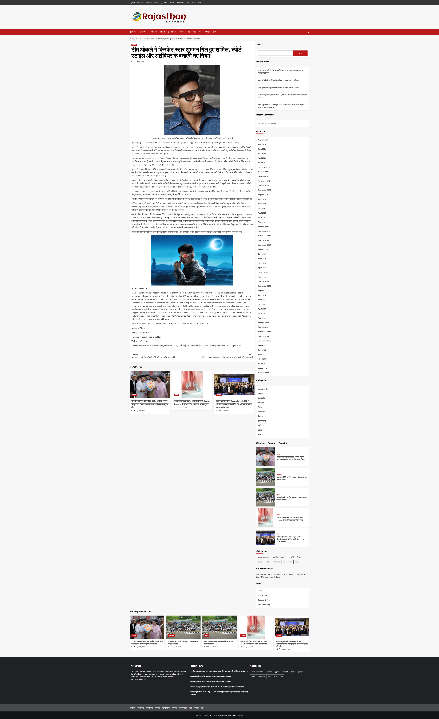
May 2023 (262, 304)
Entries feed (262, 595)
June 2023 (262, 300)
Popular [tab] (271, 443)
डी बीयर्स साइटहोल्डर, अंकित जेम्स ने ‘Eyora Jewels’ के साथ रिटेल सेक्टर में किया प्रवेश (191, 402)
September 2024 (264, 245)
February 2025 (264, 222)
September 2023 (264, 286)
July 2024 (262, 254)
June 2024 (262, 259)
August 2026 (263, 140)
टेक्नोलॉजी (149, 3)
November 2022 (264, 332)
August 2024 (263, 249)
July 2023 (262, 295)
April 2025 (262, 213)
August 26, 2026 (140, 411)
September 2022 (264, 341)
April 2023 (262, 309)
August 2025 (263, 195)
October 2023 (263, 281)
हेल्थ (199, 3)
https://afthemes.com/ (139, 679)
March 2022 (263, 364)
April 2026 (262, 158)
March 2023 (263, 313)
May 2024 (262, 263)
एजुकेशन (132, 3)
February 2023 (264, 318)
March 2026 (263, 163)
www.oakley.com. (163, 319)
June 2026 (262, 149)
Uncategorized (263, 389)
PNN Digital (231, 345)
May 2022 (262, 359)
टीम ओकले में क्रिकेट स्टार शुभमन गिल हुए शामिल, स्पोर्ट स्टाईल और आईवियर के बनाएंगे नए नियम (176, 345)
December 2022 (264, 327)
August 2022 (263, 345)
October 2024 (263, 240)
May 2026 (262, 153)
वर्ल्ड (187, 3)
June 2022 (262, 354)
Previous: (153, 356)
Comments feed (264, 600)
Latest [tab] (261, 443)
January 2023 (263, 322)
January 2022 (263, 368)
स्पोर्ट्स (193, 3)
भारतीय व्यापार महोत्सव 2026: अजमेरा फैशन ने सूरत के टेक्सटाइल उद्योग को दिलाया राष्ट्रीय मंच (149, 404)
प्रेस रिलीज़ (164, 3)
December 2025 (264, 176)
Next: (227, 356)
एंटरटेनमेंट (140, 3)
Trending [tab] (283, 443)
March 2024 (263, 272)
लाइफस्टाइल (180, 3)
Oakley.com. (202, 323)
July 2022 (262, 350)
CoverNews (227, 715)
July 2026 (262, 144)
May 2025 (262, 208)
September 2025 (264, 190)
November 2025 (264, 181)
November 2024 (264, 236)
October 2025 (263, 185)
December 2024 (264, 231)
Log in (260, 591)
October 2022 (263, 336)
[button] (307, 32)
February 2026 (264, 167)
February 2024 (264, 277)
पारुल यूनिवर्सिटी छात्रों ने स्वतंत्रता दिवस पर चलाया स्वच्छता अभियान (278, 80)
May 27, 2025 (140, 61)
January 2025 (263, 227)
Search (259, 44)
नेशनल (156, 3)
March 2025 (263, 217)
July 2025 (262, 199)
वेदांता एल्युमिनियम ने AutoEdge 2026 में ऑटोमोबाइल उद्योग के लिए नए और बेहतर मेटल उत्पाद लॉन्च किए (234, 404)
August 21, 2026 (182, 408)
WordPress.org (264, 604)
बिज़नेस (172, 3)
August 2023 (263, 290)
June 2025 (262, 204)
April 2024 (262, 268)
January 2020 (263, 373)
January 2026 (263, 172)
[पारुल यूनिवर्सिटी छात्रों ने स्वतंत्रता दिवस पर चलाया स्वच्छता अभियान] (265, 477)
